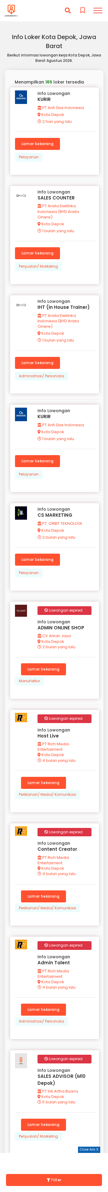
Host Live (48, 736)
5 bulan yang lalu (58, 1102)
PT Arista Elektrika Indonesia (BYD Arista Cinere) (58, 211)
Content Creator (57, 849)
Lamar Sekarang (37, 143)
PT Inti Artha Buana (59, 1091)
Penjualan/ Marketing (38, 266)
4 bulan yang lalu (58, 760)
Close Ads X (89, 1149)
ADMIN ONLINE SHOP (61, 628)
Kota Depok (52, 114)
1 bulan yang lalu (57, 231)
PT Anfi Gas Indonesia (62, 108)
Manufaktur (29, 680)
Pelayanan (29, 157)
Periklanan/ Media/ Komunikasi (47, 794)
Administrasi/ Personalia (41, 376)
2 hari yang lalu (56, 121)
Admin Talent (54, 962)
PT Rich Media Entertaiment (53, 746)
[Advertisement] (54, 1160)
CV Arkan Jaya (56, 636)
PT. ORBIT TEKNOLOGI (61, 523)
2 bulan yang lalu (58, 537)
